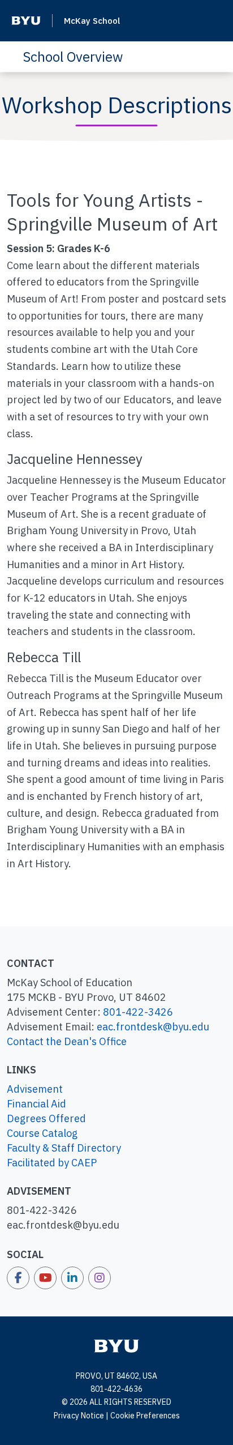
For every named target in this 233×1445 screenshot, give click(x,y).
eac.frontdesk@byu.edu (153, 1026)
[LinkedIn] (72, 1278)
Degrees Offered (46, 1118)
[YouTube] (45, 1278)
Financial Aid (36, 1103)
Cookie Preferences (145, 1415)
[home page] (116, 1345)
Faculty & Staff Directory (64, 1147)
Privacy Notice (79, 1415)
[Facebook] (18, 1278)
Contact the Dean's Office (67, 1041)
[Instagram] (99, 1278)
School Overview (73, 57)
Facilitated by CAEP (52, 1162)
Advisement (35, 1089)
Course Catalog (42, 1133)
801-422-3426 (138, 1011)
